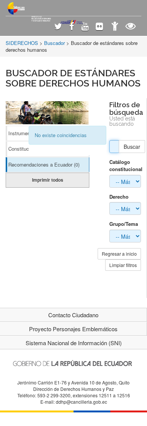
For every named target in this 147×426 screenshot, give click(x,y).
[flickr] (99, 27)
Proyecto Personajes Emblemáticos (73, 329)
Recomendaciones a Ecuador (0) (44, 164)
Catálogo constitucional (125, 166)
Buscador (54, 42)
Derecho (119, 196)
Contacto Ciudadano (73, 315)
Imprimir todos (47, 179)
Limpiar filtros (123, 265)
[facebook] (71, 27)
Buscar (132, 146)
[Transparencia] (131, 27)
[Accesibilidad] (114, 27)
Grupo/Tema (123, 224)
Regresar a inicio (119, 253)
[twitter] (58, 27)
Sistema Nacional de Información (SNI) (74, 343)
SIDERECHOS (22, 42)
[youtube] (85, 27)
